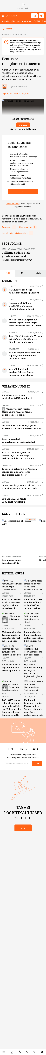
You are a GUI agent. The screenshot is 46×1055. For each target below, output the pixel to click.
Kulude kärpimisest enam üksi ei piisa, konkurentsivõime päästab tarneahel (24, 355)
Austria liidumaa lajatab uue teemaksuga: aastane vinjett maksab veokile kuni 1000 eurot (25, 322)
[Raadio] (20, 1052)
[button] (17, 763)
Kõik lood (15, 21)
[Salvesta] (42, 286)
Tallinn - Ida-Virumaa (11, 556)
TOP (4, 694)
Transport (6, 227)
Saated (5, 405)
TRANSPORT (7, 35)
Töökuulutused (14, 249)
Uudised (12, 286)
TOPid (37, 21)
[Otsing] (27, 1052)
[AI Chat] (34, 1052)
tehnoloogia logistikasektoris (15, 233)
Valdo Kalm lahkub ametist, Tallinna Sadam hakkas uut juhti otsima (21, 372)
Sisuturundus (30, 694)
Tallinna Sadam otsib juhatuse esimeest (16, 254)
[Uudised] (12, 1052)
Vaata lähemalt (13, 203)
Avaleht (5, 21)
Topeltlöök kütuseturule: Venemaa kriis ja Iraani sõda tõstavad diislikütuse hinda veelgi (26, 339)
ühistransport (25, 227)
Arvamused (26, 21)
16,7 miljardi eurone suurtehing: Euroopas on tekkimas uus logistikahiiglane (33, 670)
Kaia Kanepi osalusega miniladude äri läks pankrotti (11, 667)
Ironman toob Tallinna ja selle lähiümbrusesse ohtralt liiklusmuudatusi (21, 306)
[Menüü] (4, 1052)
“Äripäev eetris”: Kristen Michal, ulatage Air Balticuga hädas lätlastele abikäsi (17, 412)
